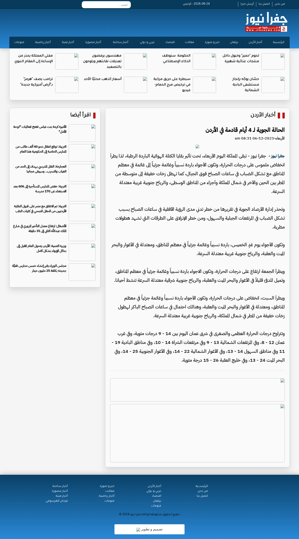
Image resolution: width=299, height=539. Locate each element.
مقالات (189, 42)
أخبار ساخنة (120, 42)
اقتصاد (170, 42)
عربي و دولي (147, 42)
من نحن (280, 4)
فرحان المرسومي (57, 501)
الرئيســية (202, 486)
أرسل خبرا (247, 4)
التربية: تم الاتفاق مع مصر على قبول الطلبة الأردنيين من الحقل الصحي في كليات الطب (40, 209)
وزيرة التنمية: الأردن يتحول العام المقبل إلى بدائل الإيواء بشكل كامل (41, 248)
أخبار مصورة (93, 42)
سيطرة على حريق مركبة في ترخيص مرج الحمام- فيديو (171, 85)
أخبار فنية (68, 42)
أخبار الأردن (255, 42)
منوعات (19, 42)
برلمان (234, 42)
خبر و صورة (212, 42)
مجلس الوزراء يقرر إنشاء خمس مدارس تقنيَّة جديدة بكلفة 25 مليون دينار (39, 268)
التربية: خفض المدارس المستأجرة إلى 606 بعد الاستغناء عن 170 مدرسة (39, 189)
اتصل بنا (264, 4)
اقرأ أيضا (80, 115)
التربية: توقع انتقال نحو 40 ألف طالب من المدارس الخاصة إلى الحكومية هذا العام (41, 149)
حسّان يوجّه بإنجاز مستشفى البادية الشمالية (246, 85)
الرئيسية (278, 42)
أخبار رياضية (43, 42)
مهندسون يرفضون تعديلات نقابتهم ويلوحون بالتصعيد (102, 61)
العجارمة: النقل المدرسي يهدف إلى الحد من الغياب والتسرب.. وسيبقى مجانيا (40, 169)
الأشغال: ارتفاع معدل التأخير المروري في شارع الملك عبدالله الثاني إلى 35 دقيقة (39, 228)
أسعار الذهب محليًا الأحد (102, 79)
